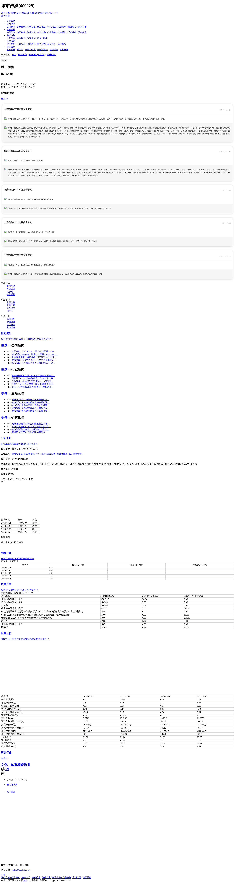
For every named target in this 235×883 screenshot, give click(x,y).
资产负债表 (30, 49)
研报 (20, 13)
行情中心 (22, 54)
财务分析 (6, 633)
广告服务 (66, 877)
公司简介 (11, 32)
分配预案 (11, 38)
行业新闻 (14, 339)
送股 (16, 558)
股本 (3, 590)
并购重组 (62, 32)
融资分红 (6, 552)
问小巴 (10, 311)
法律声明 (25, 877)
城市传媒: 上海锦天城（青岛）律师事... (30, 405)
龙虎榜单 (62, 27)
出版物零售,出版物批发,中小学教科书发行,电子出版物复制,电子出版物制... (47, 454)
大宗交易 (82, 27)
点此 (25, 880)
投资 (29, 444)
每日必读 (11, 289)
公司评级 (21, 32)
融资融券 (72, 27)
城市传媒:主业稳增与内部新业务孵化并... (31, 426)
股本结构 (11, 44)
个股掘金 (11, 322)
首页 (3, 13)
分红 (12, 558)
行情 (12, 13)
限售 (12, 590)
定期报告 (41, 27)
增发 (39, 38)
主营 (7, 444)
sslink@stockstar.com (21, 870)
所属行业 (6, 752)
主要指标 (11, 49)
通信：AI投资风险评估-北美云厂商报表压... (32, 387)
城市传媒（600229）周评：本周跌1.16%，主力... (35, 354)
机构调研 (11, 319)
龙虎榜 (10, 291)
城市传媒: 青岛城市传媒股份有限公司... (30, 399)
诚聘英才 (36, 877)
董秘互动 (11, 286)
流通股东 (31, 44)
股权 (25, 444)
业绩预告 (54, 49)
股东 (7, 590)
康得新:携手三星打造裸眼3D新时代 (28, 432)
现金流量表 (42, 49)
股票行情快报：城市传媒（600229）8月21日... (34, 357)
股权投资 (82, 32)
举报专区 (76, 877)
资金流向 (11, 308)
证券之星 (5, 16)
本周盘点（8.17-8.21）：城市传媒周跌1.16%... (33, 351)
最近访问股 (12, 784)
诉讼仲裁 (72, 32)
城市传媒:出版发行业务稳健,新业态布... (30, 424)
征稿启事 (46, 877)
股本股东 (6, 584)
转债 (45, 38)
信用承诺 (87, 877)
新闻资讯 (6, 333)
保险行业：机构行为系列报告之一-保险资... (32, 381)
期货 (38, 13)
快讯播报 (11, 294)
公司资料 (6, 438)
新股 (7, 558)
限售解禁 (41, 44)
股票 (7, 13)
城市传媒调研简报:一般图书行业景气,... (30, 429)
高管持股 (62, 44)
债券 (29, 13)
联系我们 (56, 877)
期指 (34, 13)
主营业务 (41, 32)
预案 (3, 558)
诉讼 (20, 444)
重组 (16, 444)
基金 (25, 13)
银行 (55, 13)
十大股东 (21, 44)
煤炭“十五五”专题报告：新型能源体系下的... (33, 384)
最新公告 (31, 27)
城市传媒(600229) (37, 54)
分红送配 (31, 38)
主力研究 (11, 327)
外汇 (51, 13)
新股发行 (21, 38)
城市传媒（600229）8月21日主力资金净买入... (34, 360)
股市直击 (11, 324)
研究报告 (51, 27)
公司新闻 (11, 27)
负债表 (21, 639)
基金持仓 (51, 44)
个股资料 (51, 54)
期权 (42, 13)
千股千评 (11, 305)
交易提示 (21, 27)
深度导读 (11, 792)
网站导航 (5, 877)
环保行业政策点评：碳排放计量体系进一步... (33, 375)
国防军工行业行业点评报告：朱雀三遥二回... (33, 378)
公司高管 (51, 32)
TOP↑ (3, 875)
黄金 (47, 13)
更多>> (4, 99)
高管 (12, 444)
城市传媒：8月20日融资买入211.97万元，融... (33, 363)
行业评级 (31, 32)
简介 (3, 444)
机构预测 (64, 49)
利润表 (20, 49)
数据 (16, 13)
